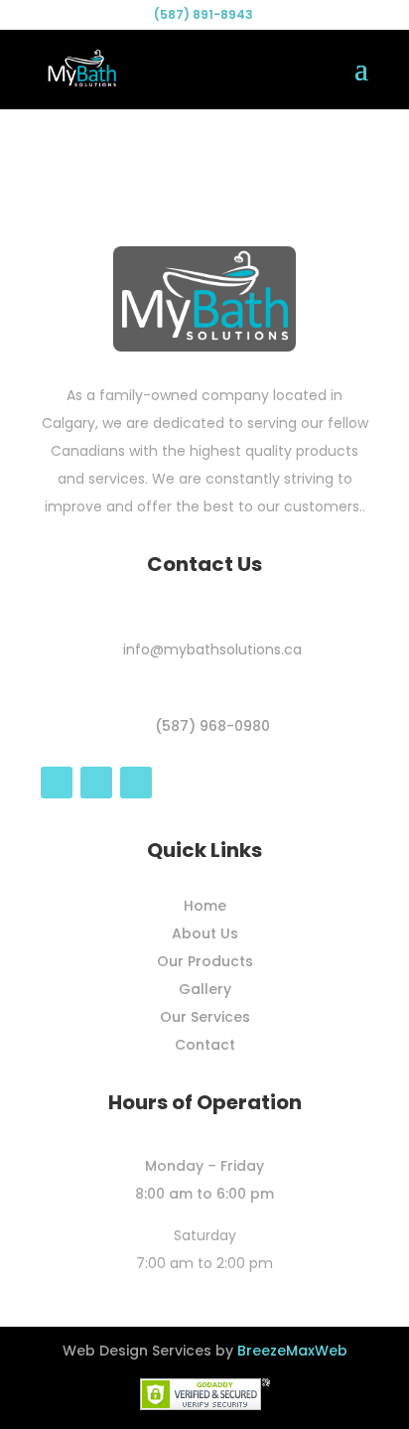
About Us (205, 933)
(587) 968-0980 (212, 726)
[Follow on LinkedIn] (136, 782)
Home (205, 906)
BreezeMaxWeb (292, 1350)
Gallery (205, 989)
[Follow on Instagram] (96, 782)
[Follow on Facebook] (56, 782)
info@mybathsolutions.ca (212, 649)
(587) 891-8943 (203, 14)
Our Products (205, 961)
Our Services (205, 1017)
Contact (205, 1045)
